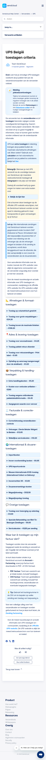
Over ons (9, 730)
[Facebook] (7, 641)
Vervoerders (25, 14)
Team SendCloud (19, 64)
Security (8, 740)
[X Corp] (10, 641)
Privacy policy (10, 743)
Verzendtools (10, 720)
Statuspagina (10, 707)
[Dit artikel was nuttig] (20, 652)
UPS (34, 14)
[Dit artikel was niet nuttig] (26, 652)
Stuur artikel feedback (23, 662)
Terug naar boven (13, 669)
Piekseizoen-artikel (23, 107)
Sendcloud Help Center (10, 14)
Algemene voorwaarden (15, 738)
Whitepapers (10, 722)
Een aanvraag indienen (23, 658)
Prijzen (8, 710)
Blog (7, 735)
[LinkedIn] (13, 641)
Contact (8, 732)
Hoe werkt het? (11, 704)
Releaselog (9, 712)
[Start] (9, 6)
